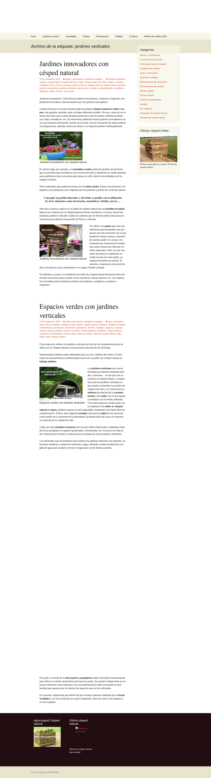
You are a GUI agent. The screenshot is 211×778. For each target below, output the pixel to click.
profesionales (56, 334)
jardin (75, 85)
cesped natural (54, 82)
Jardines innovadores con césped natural (74, 68)
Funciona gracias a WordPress (45, 772)
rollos (73, 334)
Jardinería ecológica (93, 79)
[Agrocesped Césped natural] (47, 737)
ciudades (102, 324)
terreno (59, 91)
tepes (48, 337)
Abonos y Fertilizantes (150, 55)
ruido (118, 334)
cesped (42, 82)
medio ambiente (88, 331)
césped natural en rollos (73, 82)
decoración (59, 327)
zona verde (69, 91)
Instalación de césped (150, 68)
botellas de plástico (116, 79)
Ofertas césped (147, 91)
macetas (93, 88)
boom (42, 324)
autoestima (119, 321)
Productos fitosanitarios (150, 100)
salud (41, 337)
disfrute (91, 327)
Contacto (133, 36)
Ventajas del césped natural (152, 117)
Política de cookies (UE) (155, 36)
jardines (121, 85)
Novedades (71, 36)
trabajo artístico (59, 337)
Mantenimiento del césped (152, 86)
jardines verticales (68, 88)
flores (52, 85)
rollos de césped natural (104, 334)
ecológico (100, 327)
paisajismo (44, 334)
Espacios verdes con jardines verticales (78, 310)
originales (43, 91)
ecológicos (44, 85)
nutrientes (101, 331)
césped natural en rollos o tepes (99, 82)
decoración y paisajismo (76, 327)
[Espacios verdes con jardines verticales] (61, 383)
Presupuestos (102, 36)
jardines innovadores (48, 88)
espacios (110, 327)
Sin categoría (146, 108)
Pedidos (119, 36)
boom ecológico (53, 324)
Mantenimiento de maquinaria (153, 82)
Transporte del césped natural (153, 113)
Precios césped (147, 95)
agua (110, 321)
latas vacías (82, 88)
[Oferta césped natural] (82, 737)
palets (52, 91)
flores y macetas (63, 85)
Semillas (144, 104)
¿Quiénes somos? (50, 36)
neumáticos (119, 88)
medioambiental (105, 88)
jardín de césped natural (106, 85)
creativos (119, 82)
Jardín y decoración (74, 79)
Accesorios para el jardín (151, 59)
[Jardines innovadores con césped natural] (61, 145)
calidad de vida (68, 324)
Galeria (86, 36)
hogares (50, 331)
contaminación (46, 327)
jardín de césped (86, 85)
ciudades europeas (116, 324)
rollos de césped (84, 334)
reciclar (67, 334)
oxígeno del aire (114, 331)
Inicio (33, 36)
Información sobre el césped (153, 64)
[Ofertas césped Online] (158, 148)
